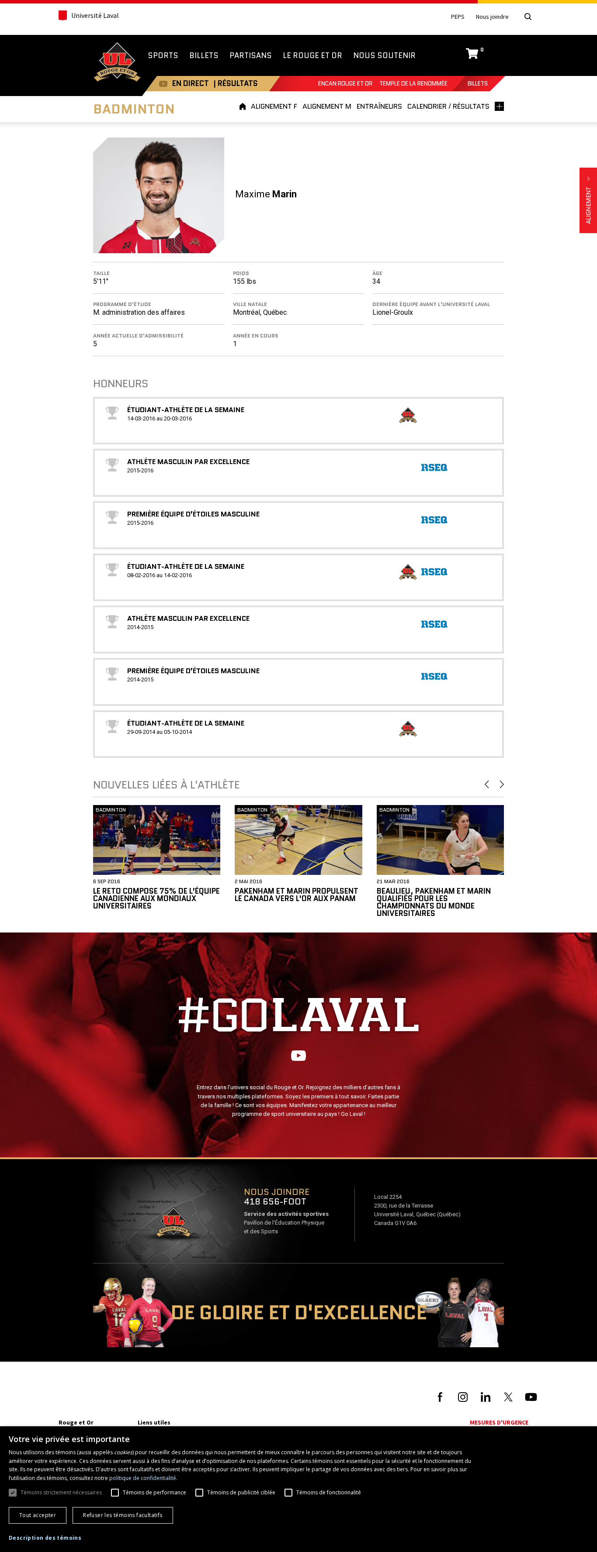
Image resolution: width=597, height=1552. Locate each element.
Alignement (588, 200)
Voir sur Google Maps (173, 1225)
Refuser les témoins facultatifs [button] (122, 1515)
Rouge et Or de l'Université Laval (117, 62)
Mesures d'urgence (499, 1422)
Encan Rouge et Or (345, 83)
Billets (478, 83)
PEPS (458, 17)
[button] (45, 1538)
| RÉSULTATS (235, 83)
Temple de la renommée (413, 83)
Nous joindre (492, 17)
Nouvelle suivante (502, 784)
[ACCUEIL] (243, 106)
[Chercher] (527, 16)
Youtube (163, 83)
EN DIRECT (190, 83)
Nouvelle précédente (487, 784)
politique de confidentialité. (143, 1478)
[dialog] (298, 1489)
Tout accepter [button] (37, 1515)
